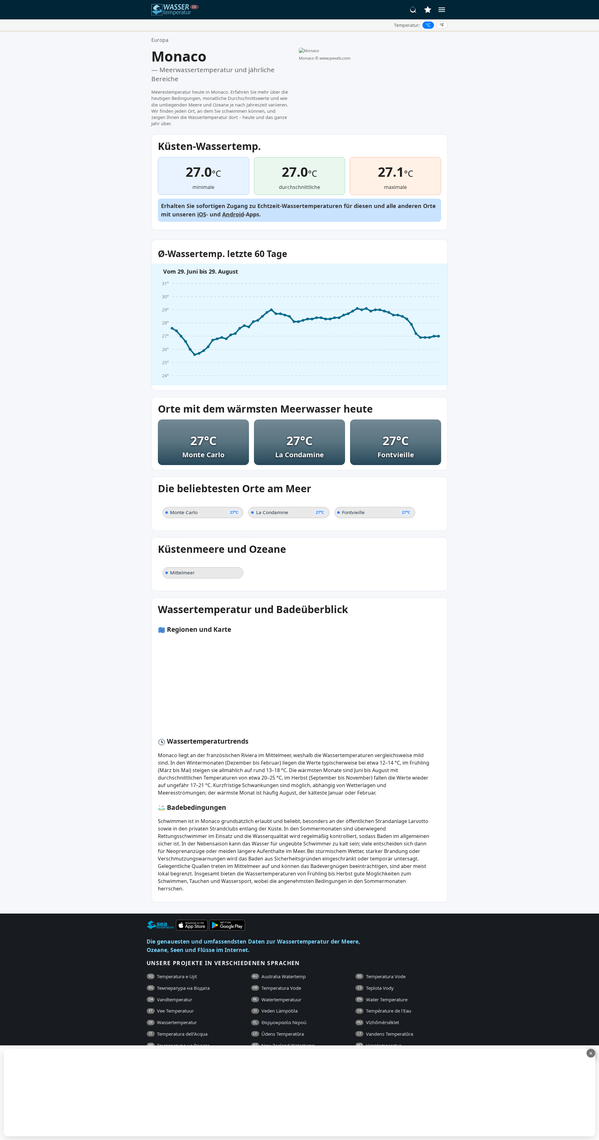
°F (442, 24)
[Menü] (442, 10)
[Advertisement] (152, 1092)
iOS (201, 214)
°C (428, 24)
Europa (159, 40)
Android (233, 214)
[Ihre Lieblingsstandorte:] (428, 10)
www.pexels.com (334, 58)
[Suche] (413, 10)
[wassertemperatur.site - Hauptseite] (175, 9)
